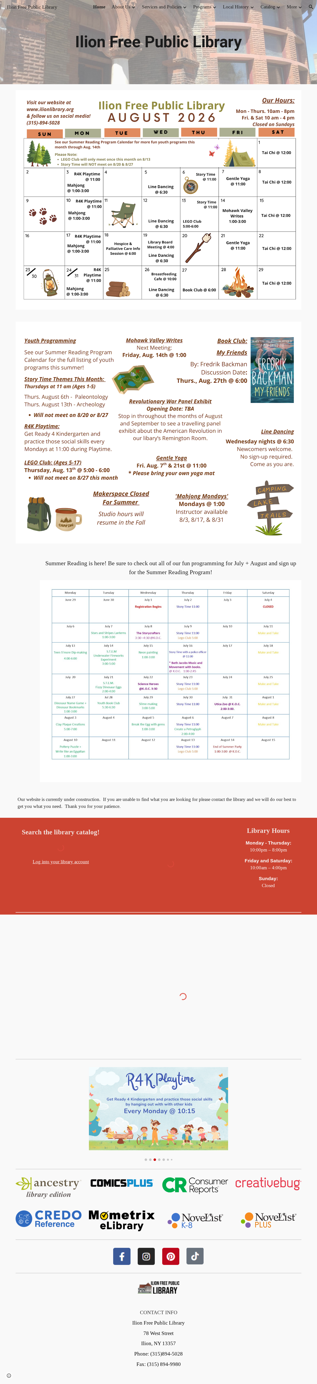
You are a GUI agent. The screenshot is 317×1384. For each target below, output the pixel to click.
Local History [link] (236, 6)
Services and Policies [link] (162, 6)
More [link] (292, 6)
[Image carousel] (158, 1114)
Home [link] (99, 6)
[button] (311, 7)
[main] (158, 42)
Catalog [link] (268, 6)
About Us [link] (121, 6)
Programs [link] (202, 6)
